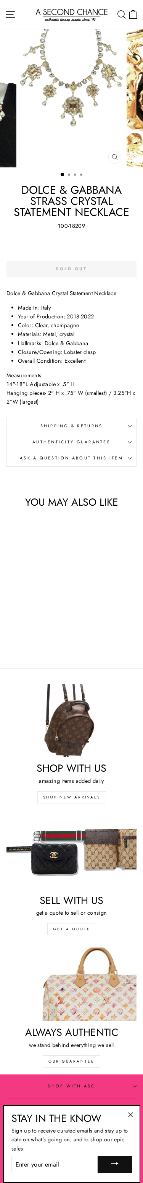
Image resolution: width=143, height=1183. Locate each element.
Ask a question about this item (71, 458)
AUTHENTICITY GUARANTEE (71, 442)
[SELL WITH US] (71, 852)
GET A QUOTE (71, 929)
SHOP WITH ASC (71, 1086)
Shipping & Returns (71, 426)
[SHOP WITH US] (71, 720)
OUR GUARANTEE (71, 1061)
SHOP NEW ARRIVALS (71, 797)
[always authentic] (71, 984)
